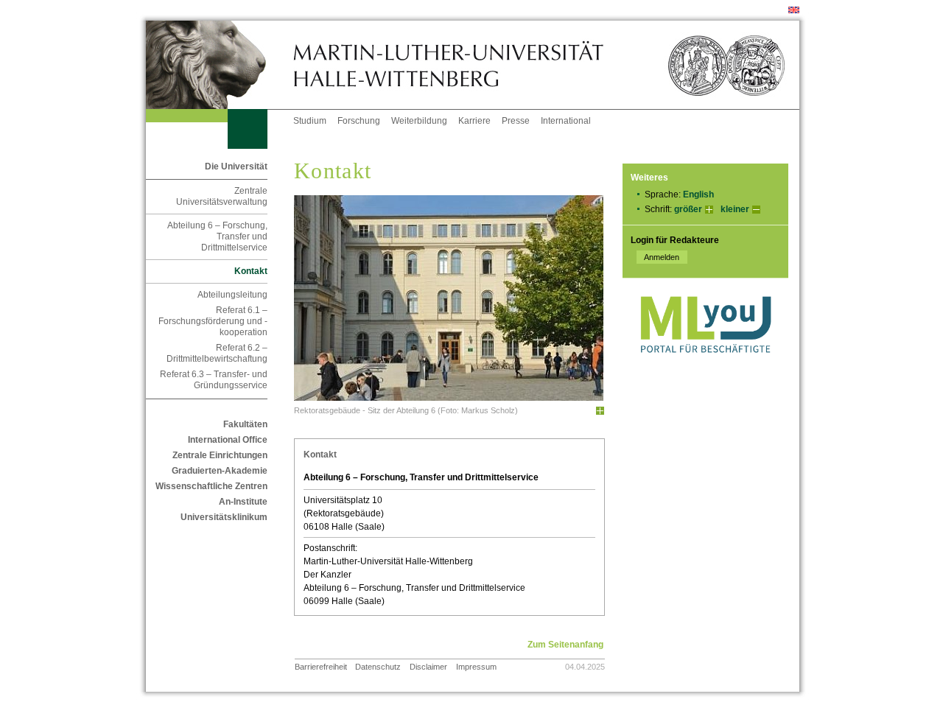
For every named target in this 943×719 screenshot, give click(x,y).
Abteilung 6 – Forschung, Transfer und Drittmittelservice (217, 236)
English (698, 194)
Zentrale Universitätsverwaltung (221, 196)
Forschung (358, 121)
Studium (309, 121)
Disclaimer (428, 666)
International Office (227, 440)
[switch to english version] (793, 10)
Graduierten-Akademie (219, 471)
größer (688, 209)
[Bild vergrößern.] (600, 411)
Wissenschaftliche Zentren (211, 486)
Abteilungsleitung (232, 295)
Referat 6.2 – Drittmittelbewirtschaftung (216, 353)
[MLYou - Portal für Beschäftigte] (705, 367)
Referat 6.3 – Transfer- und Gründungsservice (213, 379)
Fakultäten (245, 424)
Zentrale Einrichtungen (219, 455)
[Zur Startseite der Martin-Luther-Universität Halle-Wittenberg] (219, 65)
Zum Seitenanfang (565, 644)
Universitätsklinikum (223, 517)
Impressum (476, 666)
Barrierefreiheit (321, 666)
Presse (516, 121)
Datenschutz (378, 666)
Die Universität (236, 166)
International (566, 121)
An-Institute (243, 502)
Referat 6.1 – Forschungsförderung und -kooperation (212, 321)
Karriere (474, 121)
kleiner (735, 209)
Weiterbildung (419, 121)
